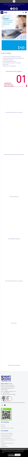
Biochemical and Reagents (7, 433)
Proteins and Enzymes (6, 436)
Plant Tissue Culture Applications (8, 440)
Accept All (17, 454)
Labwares (3, 444)
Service (2, 441)
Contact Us (3, 426)
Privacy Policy (15, 451)
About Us (3, 424)
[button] (22, 12)
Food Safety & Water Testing (7, 443)
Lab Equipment (4, 446)
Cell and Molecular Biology (6, 435)
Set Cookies (10, 454)
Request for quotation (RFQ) (7, 428)
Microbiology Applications (6, 438)
